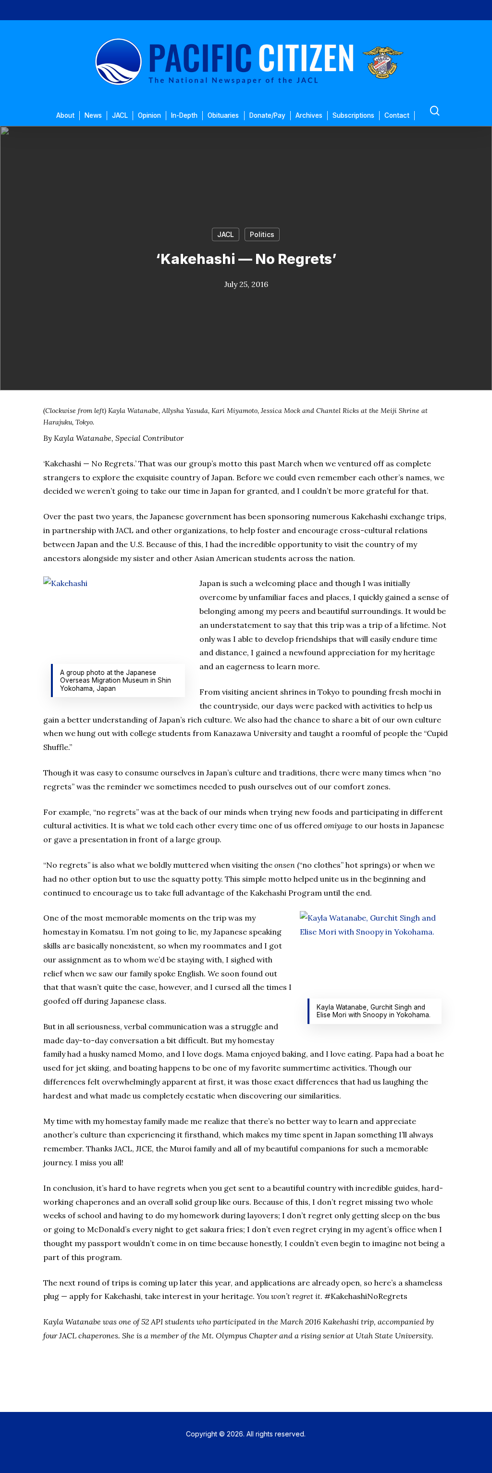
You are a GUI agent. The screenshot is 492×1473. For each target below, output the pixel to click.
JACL (225, 234)
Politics (262, 234)
